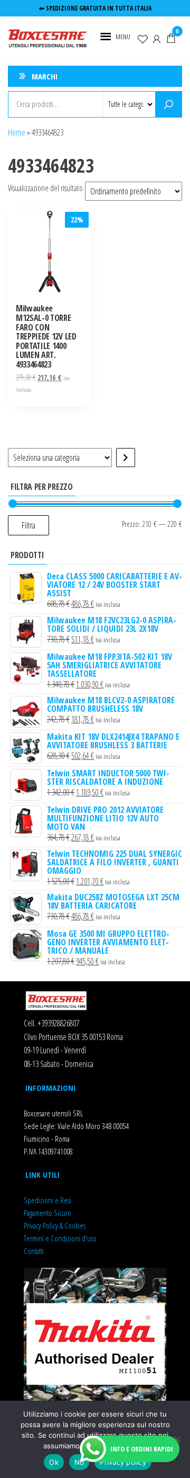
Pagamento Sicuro (47, 1212)
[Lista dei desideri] (142, 38)
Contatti (34, 1251)
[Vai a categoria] (125, 457)
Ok (54, 1462)
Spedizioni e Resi (47, 1200)
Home (16, 132)
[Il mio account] (157, 38)
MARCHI (45, 76)
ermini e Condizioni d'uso (61, 1238)
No (79, 1462)
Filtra (28, 525)
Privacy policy (123, 1462)
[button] (123, 36)
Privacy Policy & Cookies (55, 1225)
